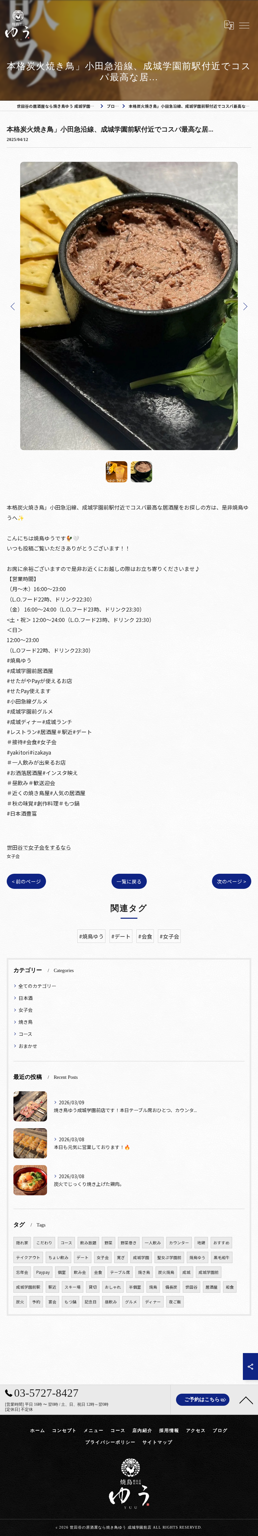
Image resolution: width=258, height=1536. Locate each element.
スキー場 (72, 1287)
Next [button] (244, 306)
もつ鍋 (70, 1301)
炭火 (20, 1301)
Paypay (43, 1272)
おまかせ (27, 1046)
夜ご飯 (175, 1301)
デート (83, 1257)
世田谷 (191, 1287)
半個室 (135, 1287)
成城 (186, 1272)
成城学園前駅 (28, 1287)
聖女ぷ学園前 (169, 1257)
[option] (129, 306)
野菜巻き (129, 1242)
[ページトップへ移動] (246, 1399)
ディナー (153, 1301)
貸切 (93, 1287)
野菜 (108, 1242)
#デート (121, 936)
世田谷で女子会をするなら (39, 847)
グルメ (131, 1301)
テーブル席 (120, 1272)
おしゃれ (113, 1287)
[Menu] (244, 24)
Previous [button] (13, 306)
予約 (36, 1301)
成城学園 (141, 1257)
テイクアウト (28, 1257)
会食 (98, 1272)
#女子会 (169, 936)
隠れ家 (22, 1242)
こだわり (44, 1242)
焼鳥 (153, 1287)
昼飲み (111, 1301)
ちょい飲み (58, 1257)
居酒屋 (212, 1287)
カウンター (179, 1242)
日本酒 (25, 998)
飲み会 (80, 1272)
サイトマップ (157, 1442)
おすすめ (221, 1242)
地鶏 (201, 1242)
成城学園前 (209, 1272)
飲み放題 (88, 1242)
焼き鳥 (25, 1021)
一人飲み (153, 1242)
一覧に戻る (129, 881)
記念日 (91, 1301)
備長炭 (171, 1287)
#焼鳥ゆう (91, 936)
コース (25, 1033)
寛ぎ (121, 1257)
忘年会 (22, 1272)
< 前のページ (26, 881)
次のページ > (231, 881)
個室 (62, 1272)
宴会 (52, 1301)
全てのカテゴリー (37, 985)
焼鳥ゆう (197, 1257)
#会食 (145, 936)
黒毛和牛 (222, 1257)
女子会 (13, 856)
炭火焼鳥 (166, 1272)
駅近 (52, 1287)
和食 (230, 1287)
